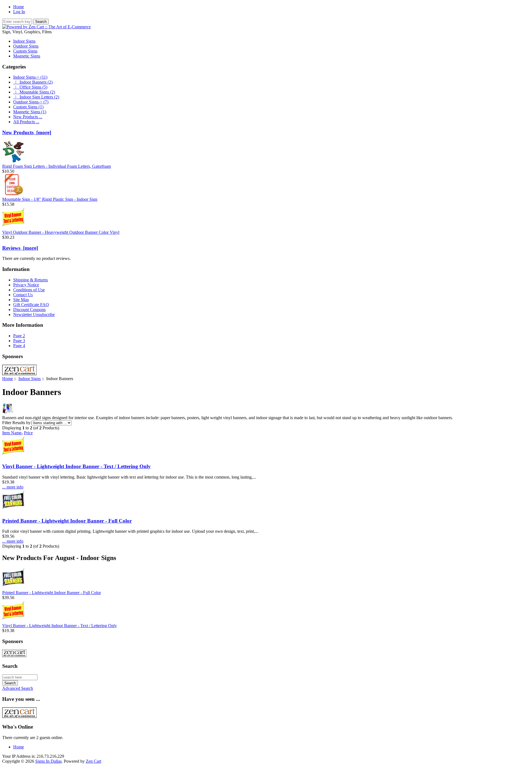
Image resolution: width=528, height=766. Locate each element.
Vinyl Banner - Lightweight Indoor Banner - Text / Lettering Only (76, 466)
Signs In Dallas (48, 761)
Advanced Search (17, 688)
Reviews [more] (20, 248)
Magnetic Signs (26, 56)
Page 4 (19, 345)
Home (18, 6)
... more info (12, 487)
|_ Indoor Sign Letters (36, 97)
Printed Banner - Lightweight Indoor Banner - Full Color (67, 521)
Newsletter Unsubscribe (34, 314)
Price (28, 432)
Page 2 (19, 335)
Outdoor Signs (25, 46)
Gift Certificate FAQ (31, 304)
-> (30, 77)
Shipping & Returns (30, 280)
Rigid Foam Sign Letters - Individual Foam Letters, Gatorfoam (56, 166)
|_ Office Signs (30, 87)
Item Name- (12, 432)
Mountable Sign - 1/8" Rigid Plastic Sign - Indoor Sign (49, 199)
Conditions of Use (29, 289)
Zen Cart (93, 761)
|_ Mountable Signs (34, 92)
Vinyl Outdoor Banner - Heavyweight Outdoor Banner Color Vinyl (60, 232)
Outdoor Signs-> (30, 102)
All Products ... (26, 121)
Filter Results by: (17, 422)
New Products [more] (26, 132)
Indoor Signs (29, 378)
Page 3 (19, 340)
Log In (19, 11)
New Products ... (27, 116)
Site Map (21, 299)
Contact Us (23, 294)
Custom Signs (25, 51)
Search (10, 666)
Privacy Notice (26, 284)
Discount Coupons (29, 309)
